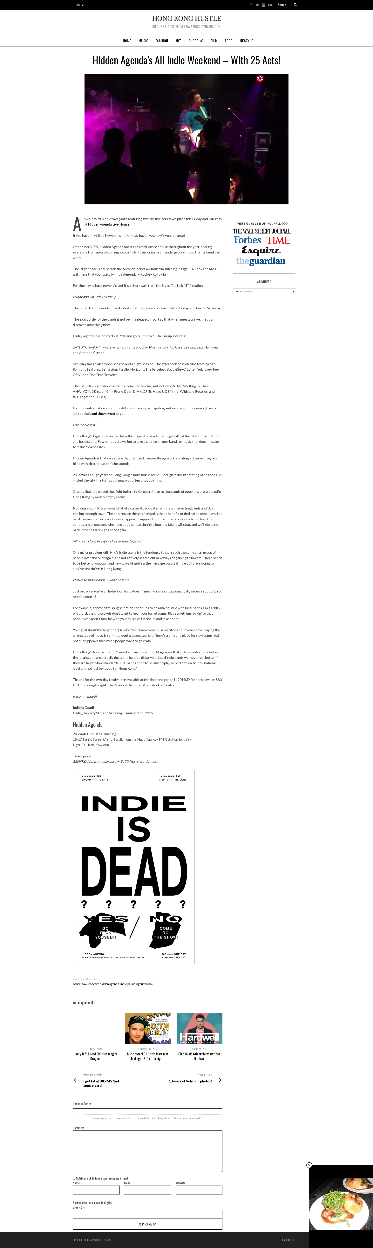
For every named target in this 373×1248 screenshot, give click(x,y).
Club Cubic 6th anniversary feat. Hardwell (199, 1056)
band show (80, 984)
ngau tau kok (144, 984)
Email (128, 1183)
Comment (78, 1128)
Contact (81, 4)
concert (93, 984)
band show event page (106, 413)
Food (341, 1235)
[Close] (309, 1165)
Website (180, 1183)
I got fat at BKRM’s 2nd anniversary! (101, 1080)
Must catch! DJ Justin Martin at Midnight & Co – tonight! (147, 1056)
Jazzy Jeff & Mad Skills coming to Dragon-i (96, 1056)
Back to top (289, 1239)
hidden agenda (109, 984)
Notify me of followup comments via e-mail (102, 1178)
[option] (96, 1037)
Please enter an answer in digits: (92, 1202)
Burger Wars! (341, 1239)
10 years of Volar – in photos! (190, 1078)
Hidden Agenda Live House (108, 224)
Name (77, 1183)
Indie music (127, 984)
